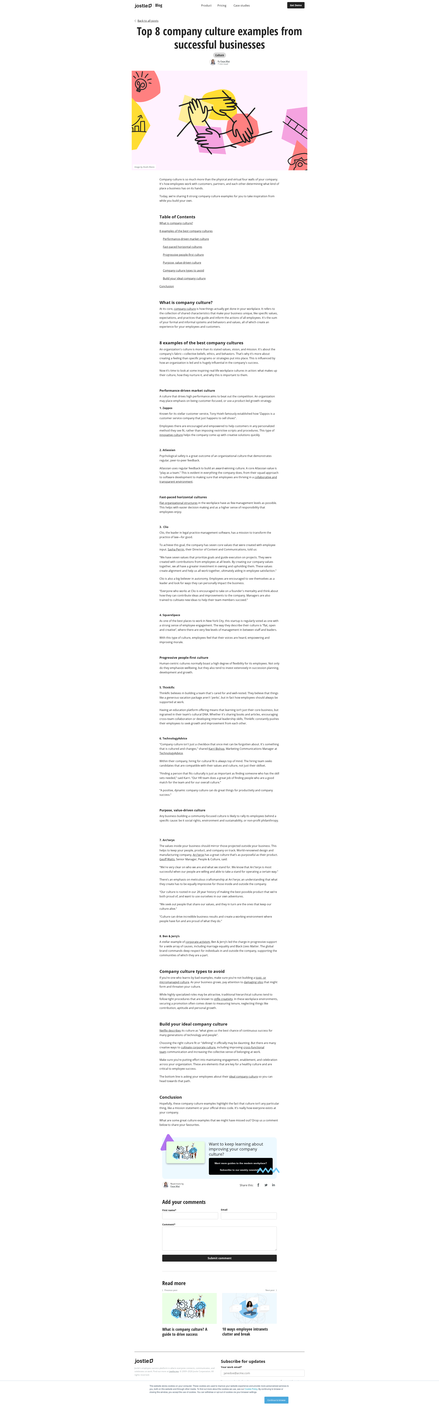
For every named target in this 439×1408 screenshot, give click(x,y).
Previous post (169, 1290)
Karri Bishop (216, 749)
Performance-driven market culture (186, 239)
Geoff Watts (167, 859)
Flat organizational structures (178, 503)
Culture (219, 55)
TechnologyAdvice (171, 753)
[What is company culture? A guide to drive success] (189, 1324)
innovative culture (171, 435)
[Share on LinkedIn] (273, 1185)
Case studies (242, 5)
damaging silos (253, 982)
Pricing (221, 5)
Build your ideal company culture (184, 278)
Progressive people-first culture (183, 255)
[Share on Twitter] (265, 1185)
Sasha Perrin (176, 549)
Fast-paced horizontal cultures (182, 247)
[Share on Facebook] (258, 1185)
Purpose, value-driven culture (182, 263)
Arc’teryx (198, 855)
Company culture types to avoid (183, 270)
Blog (158, 5)
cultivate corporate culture (198, 1047)
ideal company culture (243, 1076)
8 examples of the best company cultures (186, 231)
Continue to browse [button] (276, 1400)
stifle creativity (223, 999)
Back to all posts (148, 21)
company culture (185, 309)
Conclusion (166, 286)
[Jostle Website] (143, 6)
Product (206, 5)
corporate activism (198, 942)
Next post (271, 1290)
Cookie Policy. (251, 1388)
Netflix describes (170, 1030)
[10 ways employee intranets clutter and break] (249, 1324)
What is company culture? (176, 223)
